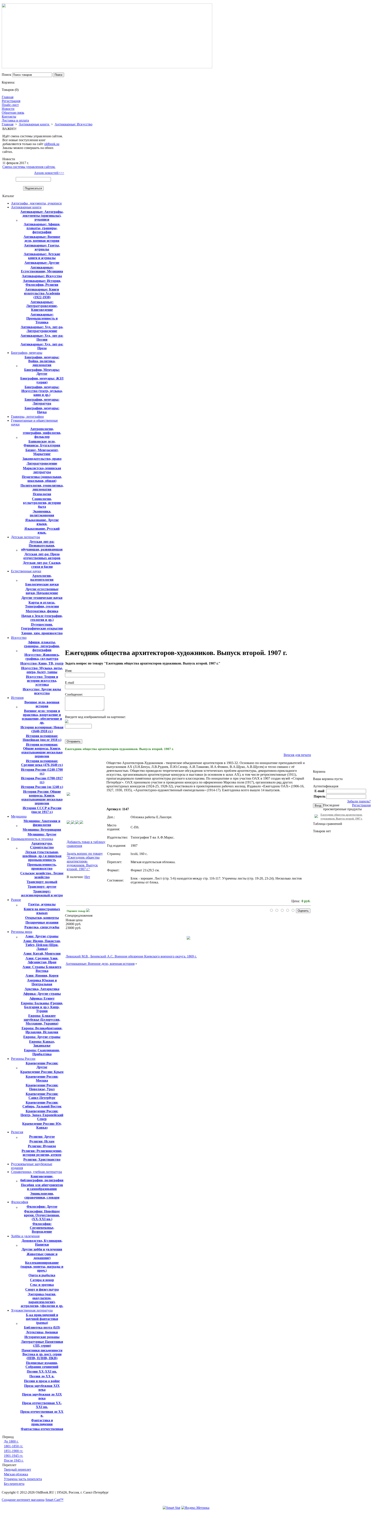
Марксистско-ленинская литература (42, 470)
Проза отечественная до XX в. (41, 1413)
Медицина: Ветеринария (42, 829)
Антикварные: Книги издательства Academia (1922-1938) (42, 293)
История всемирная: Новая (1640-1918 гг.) (42, 729)
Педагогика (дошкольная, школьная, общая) (42, 479)
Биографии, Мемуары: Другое (42, 371)
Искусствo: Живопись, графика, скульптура (42, 656)
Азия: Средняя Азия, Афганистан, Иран (41, 960)
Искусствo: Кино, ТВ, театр (41, 663)
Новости (8, 109)
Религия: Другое (42, 1136)
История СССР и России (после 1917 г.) (42, 810)
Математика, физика (42, 611)
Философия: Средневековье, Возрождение (42, 1227)
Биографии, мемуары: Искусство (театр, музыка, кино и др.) (42, 391)
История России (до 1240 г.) (42, 787)
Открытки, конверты (42, 917)
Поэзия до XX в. (41, 1376)
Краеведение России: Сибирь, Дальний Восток (42, 1104)
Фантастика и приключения (42, 1422)
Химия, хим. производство (42, 633)
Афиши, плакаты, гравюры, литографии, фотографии (42, 646)
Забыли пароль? (359, 801)
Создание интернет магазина (23, 1500)
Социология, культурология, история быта (42, 502)
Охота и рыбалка (41, 1275)
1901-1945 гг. (13, 1455)
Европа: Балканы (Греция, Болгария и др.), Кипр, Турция (42, 1007)
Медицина (19, 816)
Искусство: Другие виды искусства (42, 691)
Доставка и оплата (15, 120)
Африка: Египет (42, 998)
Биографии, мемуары (26, 352)
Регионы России (23, 1058)
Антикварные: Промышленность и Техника (42, 318)
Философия (19, 1202)
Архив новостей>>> (49, 173)
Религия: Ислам (41, 1141)
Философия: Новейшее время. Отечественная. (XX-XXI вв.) (42, 1215)
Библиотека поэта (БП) (42, 1327)
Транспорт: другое (42, 886)
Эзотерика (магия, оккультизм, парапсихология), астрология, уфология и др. (42, 1300)
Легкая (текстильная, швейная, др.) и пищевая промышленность (42, 856)
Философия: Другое (42, 1206)
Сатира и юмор (42, 1280)
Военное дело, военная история (41, 704)
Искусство (19, 637)
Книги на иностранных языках (42, 911)
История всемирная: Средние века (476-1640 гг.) (42, 763)
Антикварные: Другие (41, 262)
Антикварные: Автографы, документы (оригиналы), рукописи (41, 215)
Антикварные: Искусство (73, 124)
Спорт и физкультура (42, 1289)
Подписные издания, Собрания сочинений (41, 1365)
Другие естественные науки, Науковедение (41, 591)
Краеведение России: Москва (42, 1078)
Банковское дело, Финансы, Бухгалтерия (42, 443)
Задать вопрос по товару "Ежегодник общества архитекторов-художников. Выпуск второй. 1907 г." (85, 861)
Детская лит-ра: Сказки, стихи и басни (42, 564)
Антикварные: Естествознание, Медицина (42, 269)
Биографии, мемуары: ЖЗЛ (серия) (41, 380)
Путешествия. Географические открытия (42, 626)
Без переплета (14, 1484)
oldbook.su (51, 144)
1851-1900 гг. (13, 1451)
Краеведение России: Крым (41, 1072)
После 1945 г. (14, 1460)
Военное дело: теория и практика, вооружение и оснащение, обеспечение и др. (42, 716)
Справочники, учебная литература (36, 1172)
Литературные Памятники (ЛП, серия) (42, 1343)
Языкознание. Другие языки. (42, 522)
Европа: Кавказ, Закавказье (42, 1043)
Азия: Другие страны (41, 936)
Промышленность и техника (32, 839)
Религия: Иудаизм (42, 1146)
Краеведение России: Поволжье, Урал (42, 1087)
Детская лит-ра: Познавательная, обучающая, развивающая (42, 545)
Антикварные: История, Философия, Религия (42, 282)
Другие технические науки (41, 598)
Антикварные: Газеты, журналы (42, 247)
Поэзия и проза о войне (42, 1381)
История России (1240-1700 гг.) (42, 771)
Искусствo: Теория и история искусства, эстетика (42, 680)
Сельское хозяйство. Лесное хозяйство (41, 875)
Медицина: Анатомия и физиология (42, 823)
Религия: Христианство (41, 1159)
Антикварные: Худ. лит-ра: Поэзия (42, 337)
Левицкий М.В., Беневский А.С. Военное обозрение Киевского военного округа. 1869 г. (131, 956)
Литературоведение (42, 463)
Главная (7, 97)
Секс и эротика (42, 1285)
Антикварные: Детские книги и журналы (42, 256)
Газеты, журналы (42, 904)
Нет (87, 877)
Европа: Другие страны (41, 1037)
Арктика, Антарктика (42, 989)
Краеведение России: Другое (42, 1065)
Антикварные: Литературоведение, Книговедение (42, 306)
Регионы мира (21, 932)
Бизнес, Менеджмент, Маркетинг (41, 452)
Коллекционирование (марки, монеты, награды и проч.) (42, 1266)
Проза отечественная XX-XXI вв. (42, 1405)
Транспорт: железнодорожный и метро (42, 893)
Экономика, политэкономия (42, 513)
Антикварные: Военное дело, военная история (42, 238)
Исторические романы (42, 1337)
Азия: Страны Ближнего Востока (41, 969)
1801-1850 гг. (13, 1446)
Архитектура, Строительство (42, 845)
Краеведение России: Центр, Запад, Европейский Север (42, 1115)
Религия (17, 1132)
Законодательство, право (42, 458)
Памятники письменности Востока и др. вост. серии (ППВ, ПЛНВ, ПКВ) (42, 1354)
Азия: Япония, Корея (41, 975)
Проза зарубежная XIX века (42, 1387)
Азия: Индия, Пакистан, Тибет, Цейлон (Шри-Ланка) (42, 945)
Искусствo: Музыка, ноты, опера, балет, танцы (42, 670)
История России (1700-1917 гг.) (42, 780)
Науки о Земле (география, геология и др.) (42, 618)
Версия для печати (297, 755)
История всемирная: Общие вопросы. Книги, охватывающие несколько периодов (42, 750)
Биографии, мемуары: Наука (42, 410)
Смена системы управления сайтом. (28, 167)
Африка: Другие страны (42, 993)
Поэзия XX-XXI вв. (42, 1371)
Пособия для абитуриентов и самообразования (42, 1187)
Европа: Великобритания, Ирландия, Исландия (42, 1030)
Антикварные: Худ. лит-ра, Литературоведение (42, 329)
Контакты (9, 116)
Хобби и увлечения (25, 1236)
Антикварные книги (34, 124)
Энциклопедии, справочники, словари (41, 1195)
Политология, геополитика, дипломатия (42, 487)
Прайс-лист (10, 105)
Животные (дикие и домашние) (42, 1256)
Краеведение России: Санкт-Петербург (42, 1096)
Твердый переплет (17, 1469)
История (17, 697)
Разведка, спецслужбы (41, 927)
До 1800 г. (11, 1441)
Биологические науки (42, 584)
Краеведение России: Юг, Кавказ (42, 1125)
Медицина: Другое (42, 834)
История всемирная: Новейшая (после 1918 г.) (42, 738)
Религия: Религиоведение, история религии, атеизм (42, 1153)
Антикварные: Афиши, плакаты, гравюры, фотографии (42, 228)
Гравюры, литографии (27, 416)
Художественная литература (32, 1310)
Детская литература (25, 537)
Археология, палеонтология (42, 577)
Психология (42, 494)
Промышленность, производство (42, 866)
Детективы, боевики (42, 1332)
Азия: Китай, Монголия (42, 953)
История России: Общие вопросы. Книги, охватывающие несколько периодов (42, 797)
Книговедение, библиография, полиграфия (41, 1178)
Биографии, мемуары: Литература (42, 401)
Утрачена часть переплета (23, 1479)
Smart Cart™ (54, 1500)
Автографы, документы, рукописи (36, 203)
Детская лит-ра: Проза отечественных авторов (41, 556)
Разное (16, 900)
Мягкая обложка (16, 1474)
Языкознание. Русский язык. (42, 530)
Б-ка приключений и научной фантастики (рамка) (42, 1319)
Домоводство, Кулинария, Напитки (42, 1242)
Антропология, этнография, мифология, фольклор (42, 432)
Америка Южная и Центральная (42, 982)
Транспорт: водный (42, 882)
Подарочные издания (41, 922)
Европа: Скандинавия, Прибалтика (42, 1052)
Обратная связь (13, 112)
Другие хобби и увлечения (42, 1249)
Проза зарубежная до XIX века (42, 1396)
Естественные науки (26, 571)
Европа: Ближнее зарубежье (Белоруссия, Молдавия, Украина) (42, 1019)
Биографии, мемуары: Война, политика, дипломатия (42, 361)
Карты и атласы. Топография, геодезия (42, 604)
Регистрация (11, 101)
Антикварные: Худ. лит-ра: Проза (42, 346)
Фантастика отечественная (42, 1429)
